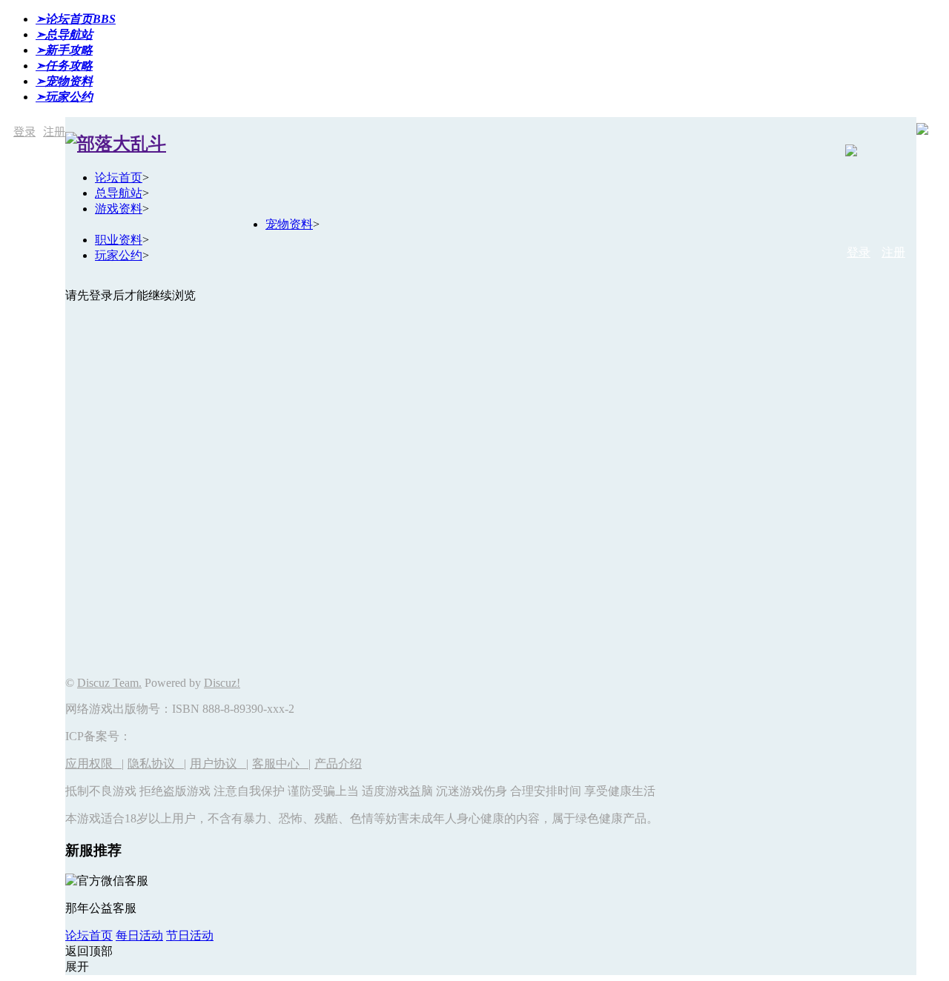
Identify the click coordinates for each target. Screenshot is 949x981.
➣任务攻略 (64, 65)
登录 (24, 131)
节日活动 (190, 935)
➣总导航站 (64, 34)
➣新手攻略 (64, 50)
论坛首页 (118, 177)
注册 (54, 131)
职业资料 (118, 239)
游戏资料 (118, 208)
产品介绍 (338, 763)
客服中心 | (281, 763)
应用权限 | (94, 763)
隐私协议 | (157, 763)
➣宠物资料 (64, 81)
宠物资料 (289, 224)
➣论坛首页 (76, 19)
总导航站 (118, 193)
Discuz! (222, 682)
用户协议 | (219, 763)
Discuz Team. (109, 682)
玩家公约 (118, 255)
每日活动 (139, 935)
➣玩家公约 (64, 96)
